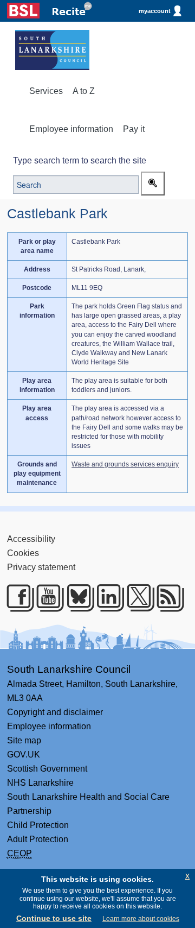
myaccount (155, 11)
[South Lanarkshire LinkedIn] (106, 597)
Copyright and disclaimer (55, 712)
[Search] (153, 183)
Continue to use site (54, 918)
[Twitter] (136, 597)
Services (46, 91)
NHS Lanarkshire (40, 782)
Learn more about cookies (140, 919)
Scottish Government (47, 768)
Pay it (134, 129)
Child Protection (38, 825)
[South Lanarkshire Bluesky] (76, 597)
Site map (24, 740)
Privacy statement (41, 567)
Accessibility (31, 539)
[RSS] (166, 597)
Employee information (71, 129)
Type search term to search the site (79, 160)
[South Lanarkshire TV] (46, 597)
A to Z (84, 91)
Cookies (23, 553)
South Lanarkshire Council (69, 669)
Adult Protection (37, 839)
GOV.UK (23, 754)
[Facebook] (16, 597)
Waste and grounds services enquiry (125, 464)
